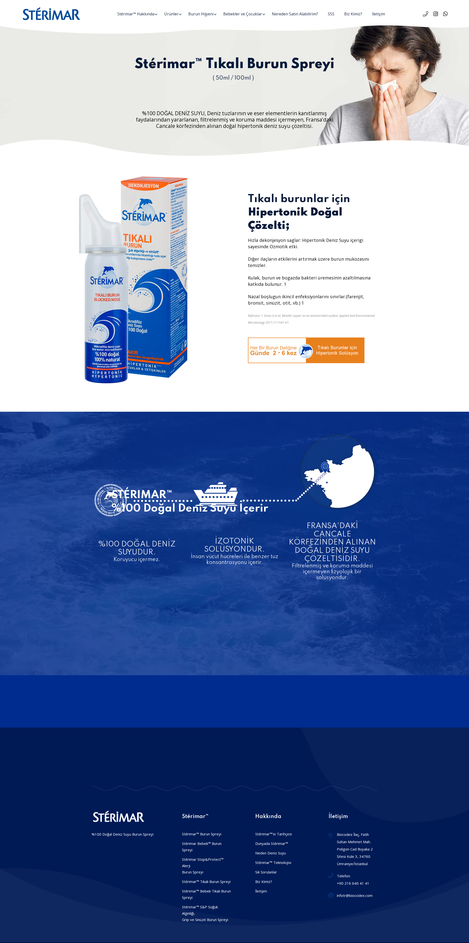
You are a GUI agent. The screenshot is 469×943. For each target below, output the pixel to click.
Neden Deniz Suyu (270, 853)
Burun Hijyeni (200, 14)
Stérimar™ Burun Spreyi (201, 833)
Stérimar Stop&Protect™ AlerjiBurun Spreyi (203, 865)
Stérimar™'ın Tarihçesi (273, 833)
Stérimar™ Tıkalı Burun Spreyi (206, 881)
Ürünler (171, 14)
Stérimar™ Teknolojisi (273, 862)
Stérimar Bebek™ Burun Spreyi (202, 846)
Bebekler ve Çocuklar (242, 14)
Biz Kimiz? (353, 14)
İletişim (378, 14)
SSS (331, 14)
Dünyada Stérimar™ (271, 843)
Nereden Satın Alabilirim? (295, 14)
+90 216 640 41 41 (353, 883)
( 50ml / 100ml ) (233, 78)
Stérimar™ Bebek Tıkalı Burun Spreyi (206, 894)
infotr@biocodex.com (355, 895)
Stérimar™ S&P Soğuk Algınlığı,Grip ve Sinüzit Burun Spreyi (205, 913)
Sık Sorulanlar (266, 872)
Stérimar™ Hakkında (135, 14)
